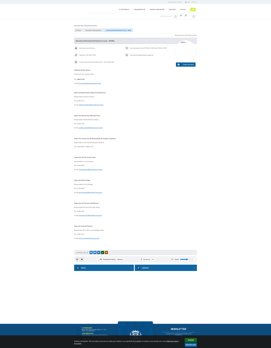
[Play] (77, 259)
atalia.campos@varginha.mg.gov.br (91, 128)
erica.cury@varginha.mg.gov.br (89, 238)
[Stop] (82, 259)
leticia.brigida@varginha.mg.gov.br (90, 192)
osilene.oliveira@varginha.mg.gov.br (91, 105)
